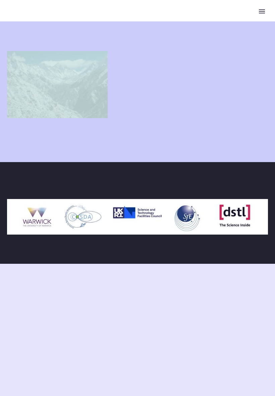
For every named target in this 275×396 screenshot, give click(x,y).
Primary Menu (262, 11)
